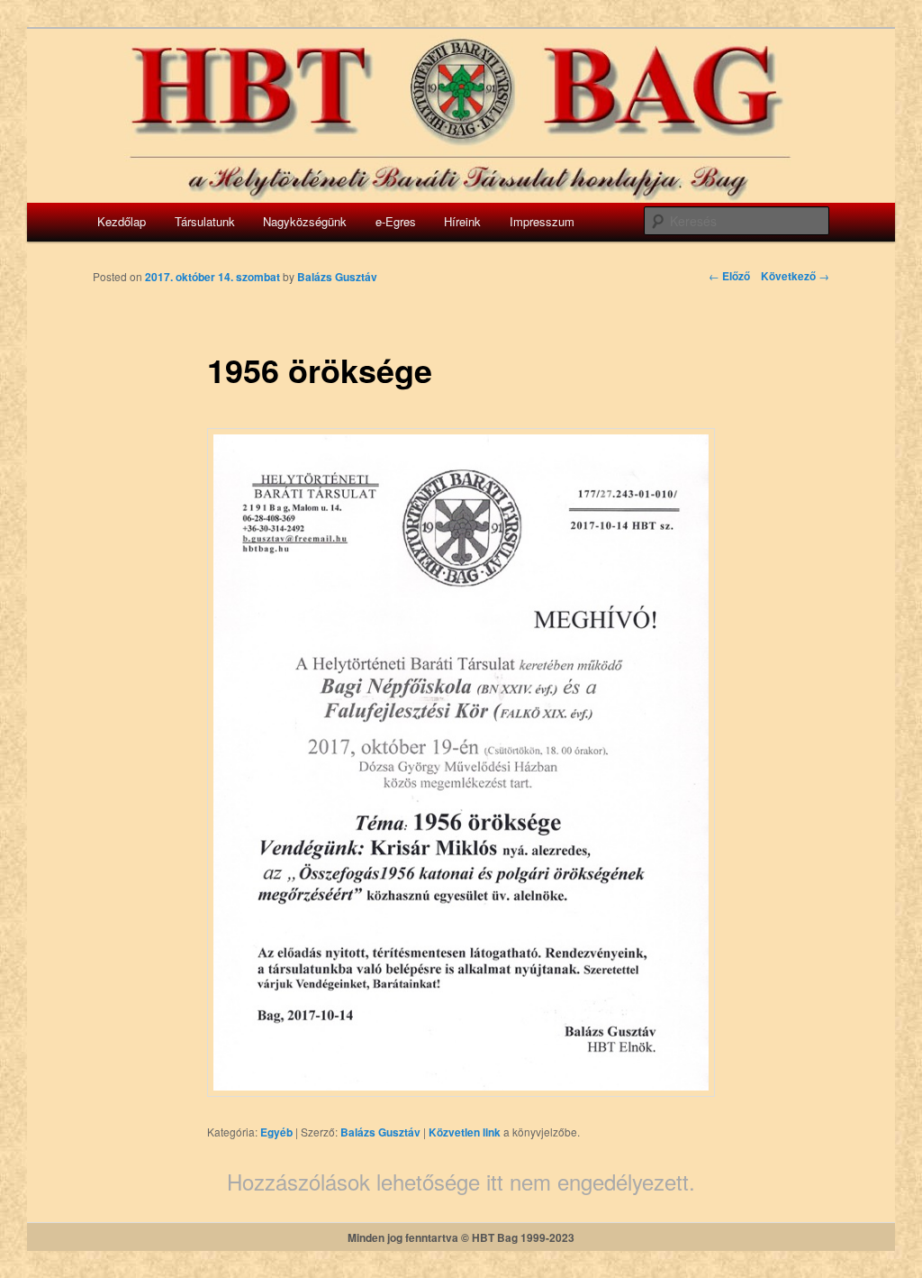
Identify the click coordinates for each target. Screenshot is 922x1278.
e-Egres (395, 221)
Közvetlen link (466, 1132)
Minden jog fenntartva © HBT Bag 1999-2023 (461, 1237)
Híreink (462, 221)
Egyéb (276, 1132)
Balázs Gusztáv (380, 1132)
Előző (729, 276)
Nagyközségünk (305, 221)
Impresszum (542, 221)
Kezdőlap (121, 221)
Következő (795, 276)
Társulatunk (205, 221)
